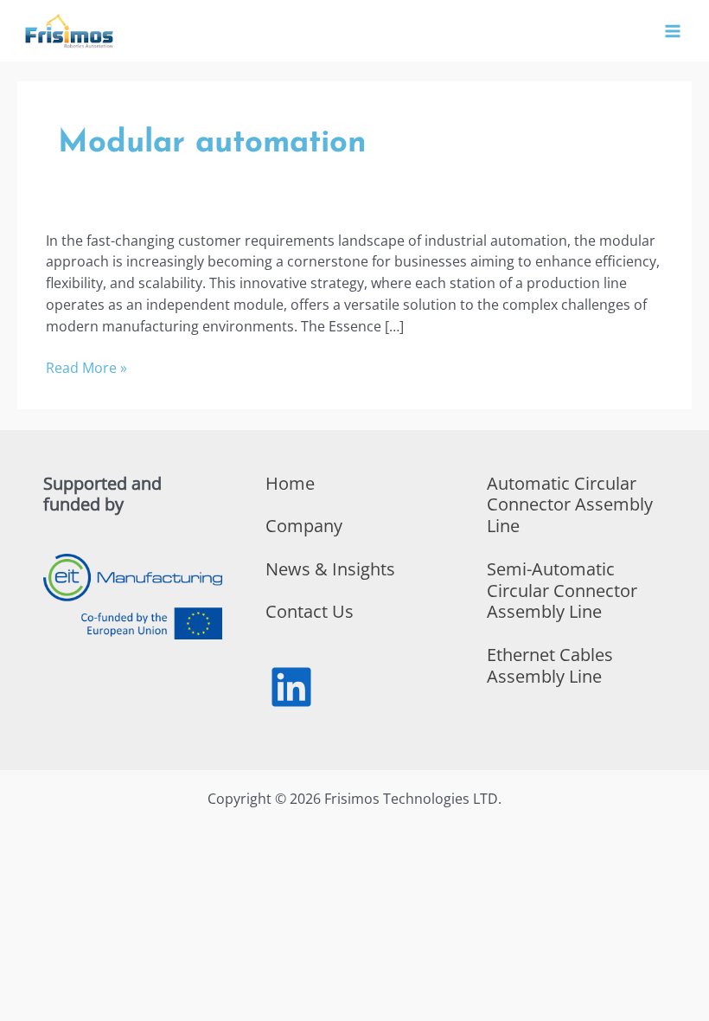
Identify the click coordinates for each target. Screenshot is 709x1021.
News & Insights (330, 569)
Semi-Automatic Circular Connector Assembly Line (562, 590)
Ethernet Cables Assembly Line (550, 665)
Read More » (86, 368)
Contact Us (309, 611)
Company (303, 525)
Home (290, 483)
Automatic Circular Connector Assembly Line (570, 505)
